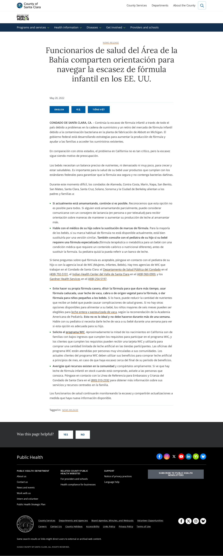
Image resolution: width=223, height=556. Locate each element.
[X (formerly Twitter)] (189, 521)
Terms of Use (144, 526)
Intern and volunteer (27, 498)
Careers (42, 526)
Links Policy (109, 526)
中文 (78, 109)
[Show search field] (202, 5)
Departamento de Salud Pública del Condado (132, 269)
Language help (111, 481)
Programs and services (31, 27)
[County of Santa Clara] (29, 5)
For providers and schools (74, 478)
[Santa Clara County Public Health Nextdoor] (196, 456)
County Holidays (74, 526)
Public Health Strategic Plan (31, 504)
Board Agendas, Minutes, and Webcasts (112, 520)
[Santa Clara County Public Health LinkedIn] (189, 456)
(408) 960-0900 (146, 274)
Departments (160, 5)
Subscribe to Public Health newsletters (176, 474)
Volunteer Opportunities (150, 520)
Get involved (114, 27)
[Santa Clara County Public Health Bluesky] (203, 456)
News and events (26, 487)
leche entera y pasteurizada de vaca (94, 312)
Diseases (92, 27)
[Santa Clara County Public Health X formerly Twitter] (174, 456)
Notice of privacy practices (118, 476)
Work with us (24, 493)
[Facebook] (181, 521)
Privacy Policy (126, 526)
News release (111, 42)
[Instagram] (196, 521)
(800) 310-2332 (100, 380)
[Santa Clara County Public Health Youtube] (181, 456)
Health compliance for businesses (78, 484)
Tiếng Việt (99, 109)
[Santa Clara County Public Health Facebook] (159, 456)
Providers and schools (144, 27)
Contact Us (56, 526)
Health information (66, 27)
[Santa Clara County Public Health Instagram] (167, 456)
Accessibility (92, 526)
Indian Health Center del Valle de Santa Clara (100, 274)
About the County (184, 5)
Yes (66, 434)
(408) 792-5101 (59, 274)
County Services (137, 5)
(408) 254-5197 (97, 279)
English (59, 109)
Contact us (22, 481)
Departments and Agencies (73, 520)
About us (21, 476)
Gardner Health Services (65, 279)
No (83, 434)
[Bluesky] (203, 521)
